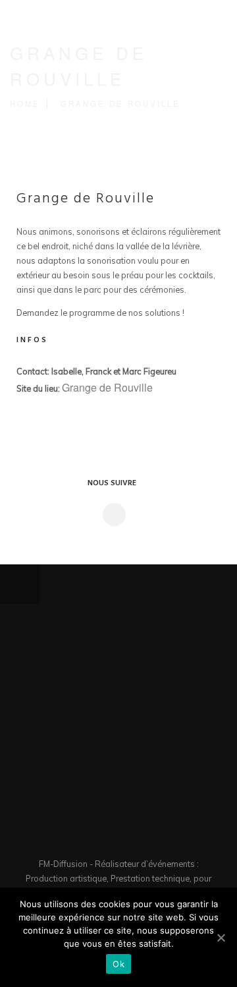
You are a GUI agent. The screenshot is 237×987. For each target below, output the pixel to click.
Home (25, 103)
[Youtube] (134, 837)
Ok (118, 964)
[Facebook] (102, 837)
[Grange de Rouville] (113, 514)
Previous (102, 584)
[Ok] (220, 937)
